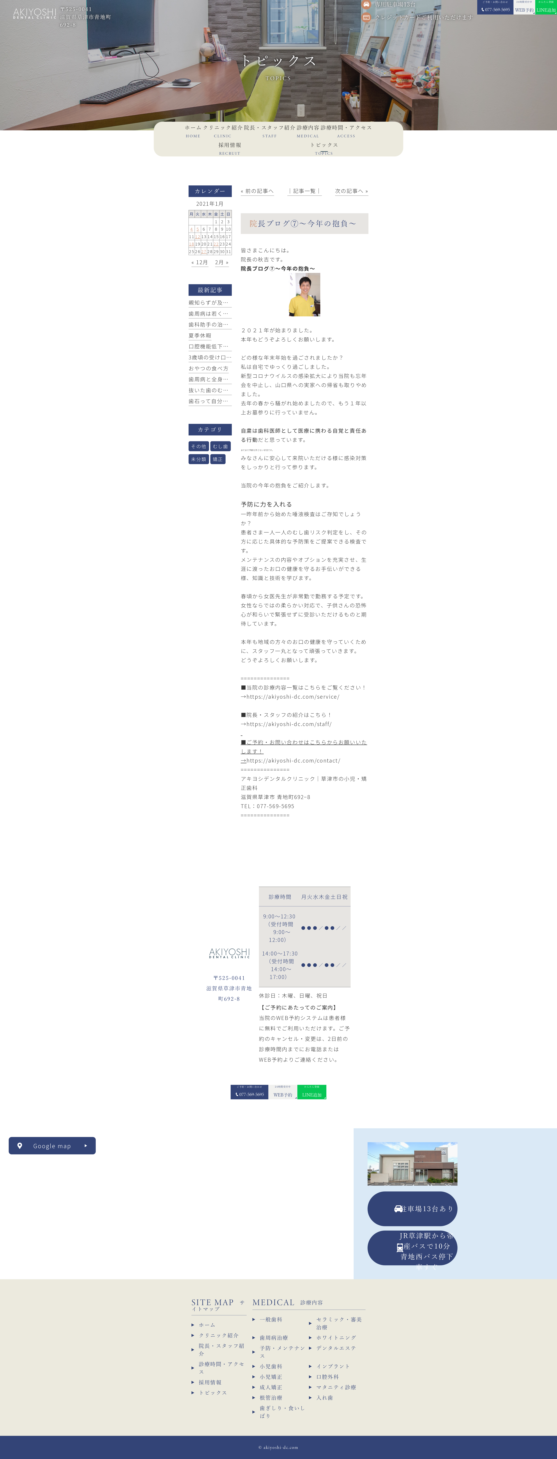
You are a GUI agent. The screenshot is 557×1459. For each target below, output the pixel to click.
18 (191, 244)
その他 (199, 446)
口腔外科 (327, 1376)
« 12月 (199, 262)
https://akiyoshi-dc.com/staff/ (289, 723)
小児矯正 (271, 1376)
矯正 (218, 459)
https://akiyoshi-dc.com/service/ (293, 696)
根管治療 (271, 1397)
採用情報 (210, 1382)
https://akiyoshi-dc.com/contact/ (293, 760)
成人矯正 (271, 1387)
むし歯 (220, 446)
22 (216, 244)
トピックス (213, 1392)
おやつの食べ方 (209, 368)
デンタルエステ (336, 1348)
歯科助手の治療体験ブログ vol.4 (231, 324)
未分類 (199, 459)
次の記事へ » (351, 190)
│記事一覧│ (304, 190)
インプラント (333, 1366)
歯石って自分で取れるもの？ (226, 401)
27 (204, 251)
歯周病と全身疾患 (212, 379)
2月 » (222, 262)
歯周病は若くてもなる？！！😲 (229, 313)
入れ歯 (324, 1397)
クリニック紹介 (219, 1335)
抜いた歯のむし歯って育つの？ (229, 390)
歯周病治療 (274, 1337)
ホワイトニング (336, 1337)
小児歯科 (271, 1366)
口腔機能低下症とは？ (217, 346)
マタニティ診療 (336, 1387)
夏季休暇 (200, 335)
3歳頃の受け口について (219, 357)
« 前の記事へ (257, 190)
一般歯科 (271, 1319)
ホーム (207, 1325)
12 (197, 236)
